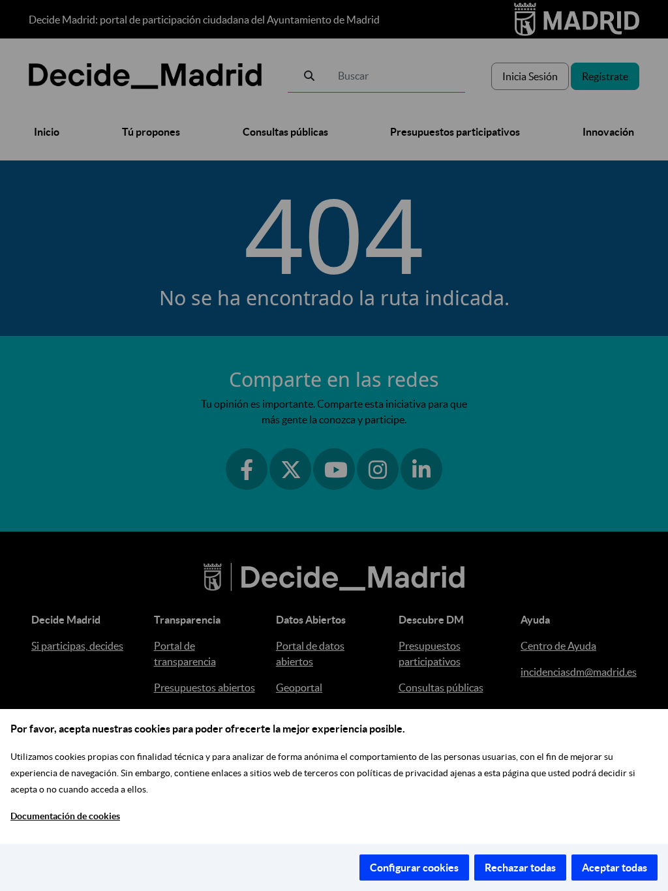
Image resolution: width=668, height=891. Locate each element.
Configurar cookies (414, 867)
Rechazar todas (520, 867)
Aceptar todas (614, 867)
